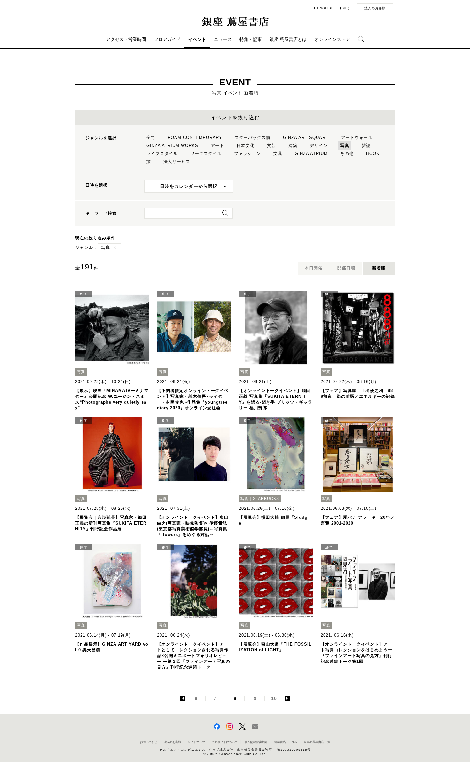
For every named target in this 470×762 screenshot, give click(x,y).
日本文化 (246, 145)
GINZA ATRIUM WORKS (172, 145)
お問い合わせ (148, 742)
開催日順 (346, 268)
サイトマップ (196, 742)
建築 (292, 145)
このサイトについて (225, 742)
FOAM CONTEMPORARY (195, 137)
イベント (197, 39)
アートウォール (356, 137)
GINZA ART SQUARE (306, 137)
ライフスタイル (162, 153)
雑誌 (366, 145)
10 (274, 698)
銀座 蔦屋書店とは (288, 39)
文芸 (271, 145)
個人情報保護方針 (255, 742)
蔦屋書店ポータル (285, 742)
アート (217, 145)
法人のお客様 (375, 8)
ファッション (247, 153)
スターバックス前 (252, 137)
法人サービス (176, 161)
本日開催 (314, 268)
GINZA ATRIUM (311, 153)
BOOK (373, 153)
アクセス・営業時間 (126, 39)
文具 (277, 153)
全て (150, 137)
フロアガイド (167, 39)
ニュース (223, 39)
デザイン (319, 145)
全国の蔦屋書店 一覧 (317, 742)
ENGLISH (325, 8)
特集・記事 (250, 39)
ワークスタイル (206, 153)
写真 (344, 145)
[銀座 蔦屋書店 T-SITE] (235, 21)
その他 (347, 153)
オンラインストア (332, 39)
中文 (346, 8)
